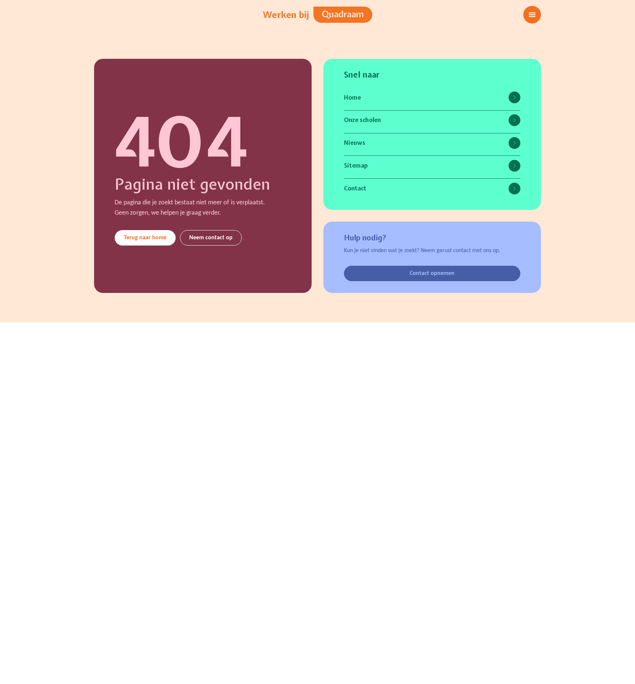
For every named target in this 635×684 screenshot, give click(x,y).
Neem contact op (211, 238)
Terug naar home (145, 238)
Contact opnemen (432, 273)
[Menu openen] (532, 15)
